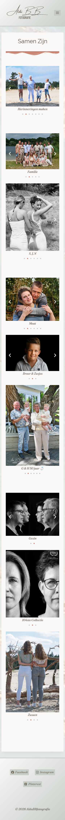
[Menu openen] (57, 13)
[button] (10, 88)
